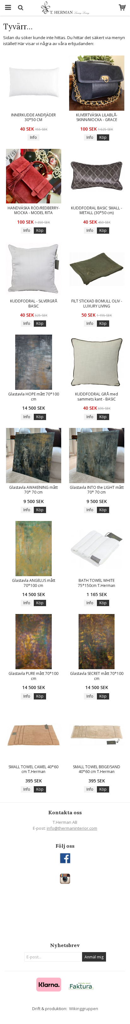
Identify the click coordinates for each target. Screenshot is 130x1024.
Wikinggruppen (83, 1008)
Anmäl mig (94, 957)
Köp (103, 137)
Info (33, 137)
